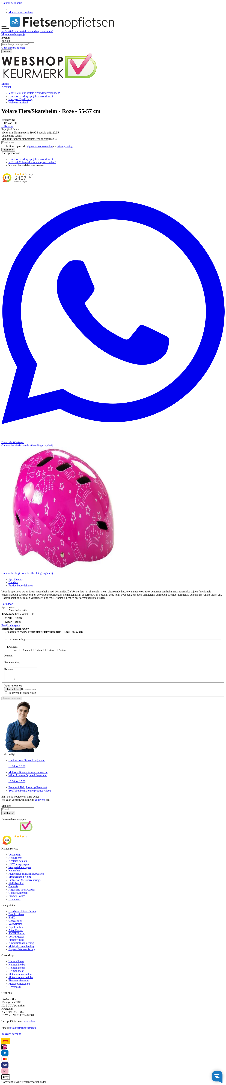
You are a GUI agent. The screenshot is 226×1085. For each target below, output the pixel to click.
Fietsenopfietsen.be (19, 983)
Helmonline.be (16, 964)
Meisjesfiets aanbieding (21, 946)
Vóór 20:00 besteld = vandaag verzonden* (32, 162)
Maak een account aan (20, 12)
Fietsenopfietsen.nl (18, 980)
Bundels (13, 582)
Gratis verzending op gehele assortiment (30, 96)
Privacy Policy (16, 895)
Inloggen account (11, 1033)
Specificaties (15, 579)
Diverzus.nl (14, 986)
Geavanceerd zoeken (13, 47)
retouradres (29, 1021)
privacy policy (65, 146)
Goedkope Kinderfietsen (22, 911)
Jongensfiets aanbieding (21, 949)
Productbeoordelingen (20, 585)
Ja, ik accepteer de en (39, 146)
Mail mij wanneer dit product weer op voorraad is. (29, 138)
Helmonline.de (16, 967)
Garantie (13, 886)
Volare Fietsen (16, 936)
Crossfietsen (15, 920)
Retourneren (15, 857)
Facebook (27, 787)
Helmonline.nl (16, 961)
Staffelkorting (16, 883)
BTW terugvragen (18, 864)
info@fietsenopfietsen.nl (23, 1027)
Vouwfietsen (15, 923)
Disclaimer (14, 899)
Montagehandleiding (19, 876)
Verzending (14, 854)
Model (5, 83)
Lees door (7, 603)
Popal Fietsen (15, 927)
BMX (11, 917)
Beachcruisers (16, 914)
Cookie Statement (18, 892)
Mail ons (27, 772)
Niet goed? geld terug (20, 99)
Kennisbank (15, 870)
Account (6, 86)
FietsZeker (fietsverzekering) (24, 880)
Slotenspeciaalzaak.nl (20, 974)
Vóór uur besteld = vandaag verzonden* (27, 31)
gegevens (40, 799)
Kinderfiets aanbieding (21, 942)
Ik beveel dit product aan (22, 692)
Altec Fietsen (15, 930)
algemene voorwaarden (40, 146)
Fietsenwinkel (16, 939)
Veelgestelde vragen (19, 867)
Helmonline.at (16, 970)
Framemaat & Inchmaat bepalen (26, 873)
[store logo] (62, 28)
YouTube (29, 790)
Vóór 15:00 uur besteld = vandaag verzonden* (34, 92)
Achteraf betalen (17, 860)
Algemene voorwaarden (21, 889)
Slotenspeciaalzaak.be (20, 977)
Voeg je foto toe (13, 685)
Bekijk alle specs (10, 625)
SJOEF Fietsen (16, 933)
